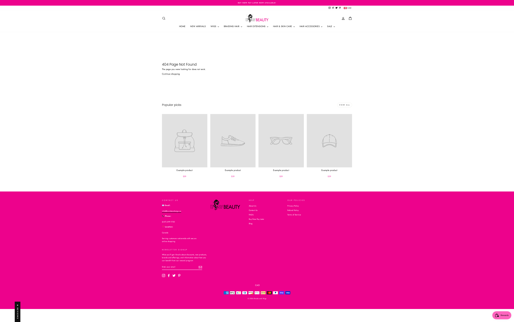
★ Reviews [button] (17, 311)
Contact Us (253, 210)
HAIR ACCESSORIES (310, 26)
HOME (182, 26)
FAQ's (251, 214)
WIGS (214, 26)
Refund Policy (293, 210)
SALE (330, 26)
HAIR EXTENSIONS (256, 26)
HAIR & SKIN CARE (283, 26)
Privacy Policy (293, 205)
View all (344, 105)
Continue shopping (171, 73)
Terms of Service (294, 214)
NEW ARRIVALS (198, 26)
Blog (251, 223)
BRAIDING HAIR (232, 26)
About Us (252, 205)
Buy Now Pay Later (256, 219)
